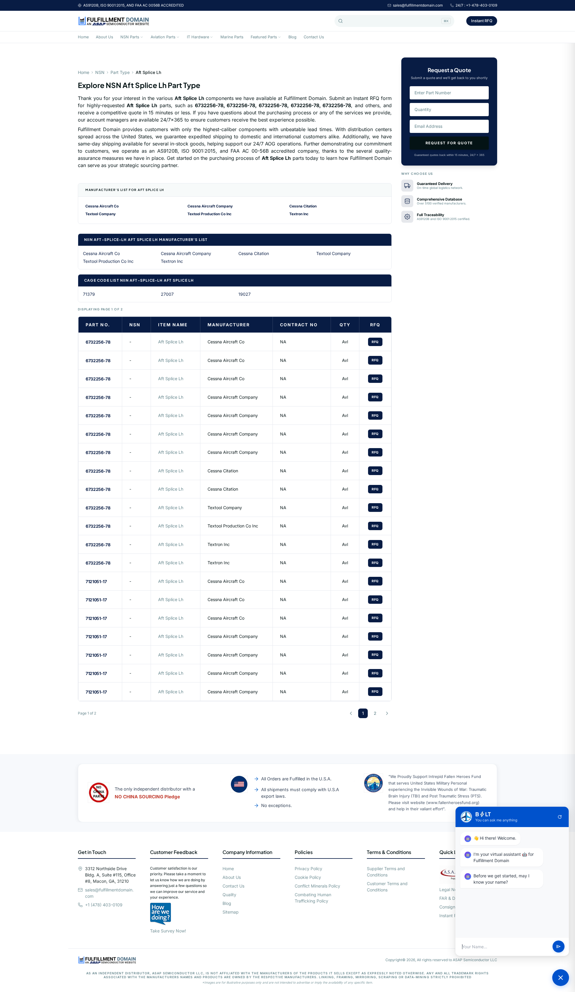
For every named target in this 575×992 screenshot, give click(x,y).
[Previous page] (351, 713)
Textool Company (100, 214)
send (558, 947)
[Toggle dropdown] (141, 37)
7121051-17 (96, 581)
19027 (244, 294)
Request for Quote (449, 143)
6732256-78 (98, 342)
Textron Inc (298, 214)
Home (83, 37)
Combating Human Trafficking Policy (313, 897)
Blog (292, 37)
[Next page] (387, 713)
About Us (104, 37)
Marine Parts (231, 37)
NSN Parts (129, 37)
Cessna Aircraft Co (102, 206)
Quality (229, 894)
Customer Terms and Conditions (387, 886)
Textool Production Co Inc (209, 214)
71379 (89, 294)
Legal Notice (451, 889)
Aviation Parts (163, 37)
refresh (560, 816)
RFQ (375, 342)
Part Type (120, 72)
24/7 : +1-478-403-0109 (476, 5)
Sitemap (231, 911)
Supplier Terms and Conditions (386, 871)
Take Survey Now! (168, 930)
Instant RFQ (481, 20)
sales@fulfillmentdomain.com (418, 5)
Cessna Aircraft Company (210, 206)
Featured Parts (264, 37)
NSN (100, 72)
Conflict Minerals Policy (317, 885)
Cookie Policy (308, 877)
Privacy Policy (308, 868)
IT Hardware (198, 37)
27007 (167, 294)
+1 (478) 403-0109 (103, 904)
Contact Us (314, 37)
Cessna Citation (303, 206)
